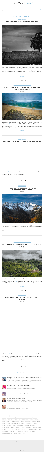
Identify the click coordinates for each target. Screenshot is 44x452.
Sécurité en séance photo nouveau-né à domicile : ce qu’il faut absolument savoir (20, 405)
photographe (17, 419)
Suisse (40, 429)
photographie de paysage (26, 427)
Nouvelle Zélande (28, 417)
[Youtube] (24, 442)
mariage (3, 417)
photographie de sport (37, 427)
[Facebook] (16, 442)
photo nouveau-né (16, 429)
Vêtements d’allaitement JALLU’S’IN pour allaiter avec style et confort (18, 385)
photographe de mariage (34, 419)
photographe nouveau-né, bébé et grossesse (20, 445)
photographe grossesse (25, 421)
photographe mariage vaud (7, 425)
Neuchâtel (15, 417)
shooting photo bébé (33, 429)
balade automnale (10, 171)
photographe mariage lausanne (18, 423)
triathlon (15, 433)
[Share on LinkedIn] (22, 80)
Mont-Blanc (16, 281)
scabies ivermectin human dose (13, 123)
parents (35, 417)
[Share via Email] (25, 80)
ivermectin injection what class (7, 280)
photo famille (10, 419)
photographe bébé (25, 419)
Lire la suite (22, 76)
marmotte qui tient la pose (34, 280)
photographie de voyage (6, 429)
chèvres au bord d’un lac (20, 280)
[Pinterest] (21, 442)
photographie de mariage (15, 427)
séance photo (12, 431)
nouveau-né (21, 417)
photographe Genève (15, 421)
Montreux (9, 417)
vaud (20, 433)
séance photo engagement (30, 431)
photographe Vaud (5, 427)
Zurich (24, 433)
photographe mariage (6, 423)
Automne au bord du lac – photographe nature (22, 141)
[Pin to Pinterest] (21, 80)
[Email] (27, 442)
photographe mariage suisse (31, 423)
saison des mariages (17, 70)
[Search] (41, 10)
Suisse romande (5, 431)
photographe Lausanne (36, 421)
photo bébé (4, 419)
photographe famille (6, 421)
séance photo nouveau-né (7, 433)
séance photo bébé (20, 431)
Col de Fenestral (7, 353)
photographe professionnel (30, 425)
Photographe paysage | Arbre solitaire (22, 21)
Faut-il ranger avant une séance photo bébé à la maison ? (16, 398)
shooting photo (24, 429)
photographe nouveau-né (18, 425)
